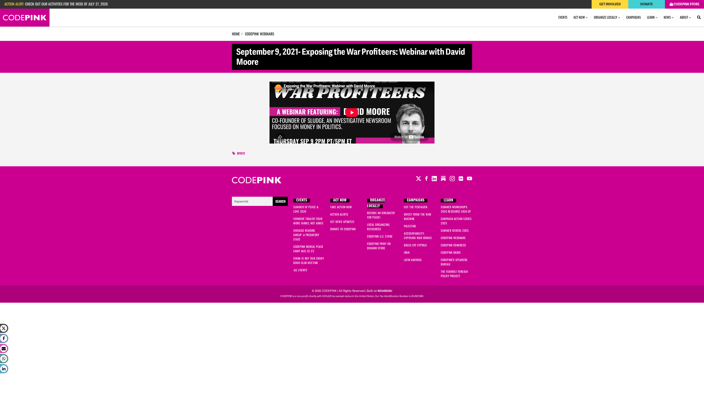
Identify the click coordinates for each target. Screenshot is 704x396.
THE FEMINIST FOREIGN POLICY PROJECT (454, 273)
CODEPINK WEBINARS (259, 33)
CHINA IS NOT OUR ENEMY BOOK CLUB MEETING (308, 260)
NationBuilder (385, 290)
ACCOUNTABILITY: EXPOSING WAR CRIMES (418, 235)
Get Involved (610, 4)
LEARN (448, 200)
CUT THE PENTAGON (415, 207)
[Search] (699, 17)
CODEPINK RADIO (451, 252)
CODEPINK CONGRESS (453, 245)
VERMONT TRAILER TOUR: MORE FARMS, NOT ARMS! (308, 221)
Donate (646, 4)
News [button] (668, 17)
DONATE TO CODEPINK (343, 229)
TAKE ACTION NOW (341, 207)
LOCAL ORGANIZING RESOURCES (378, 226)
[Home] (25, 18)
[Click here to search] (260, 200)
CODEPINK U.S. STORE (380, 236)
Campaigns (633, 17)
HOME (236, 33)
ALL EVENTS (300, 270)
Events (562, 17)
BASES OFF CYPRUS (415, 245)
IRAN (406, 252)
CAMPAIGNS (415, 200)
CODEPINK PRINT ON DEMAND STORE (379, 245)
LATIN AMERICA (413, 260)
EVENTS (301, 200)
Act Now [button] (579, 17)
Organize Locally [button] (606, 17)
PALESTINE (410, 226)
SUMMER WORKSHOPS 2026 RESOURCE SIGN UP (456, 209)
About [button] (684, 17)
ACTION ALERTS (339, 214)
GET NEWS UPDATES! (342, 221)
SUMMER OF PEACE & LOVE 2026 (306, 209)
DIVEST (241, 154)
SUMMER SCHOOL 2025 (455, 230)
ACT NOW (339, 200)
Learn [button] (654, 17)
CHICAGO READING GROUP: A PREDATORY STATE (306, 234)
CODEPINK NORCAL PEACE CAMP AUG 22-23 (308, 248)
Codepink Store (686, 4)
